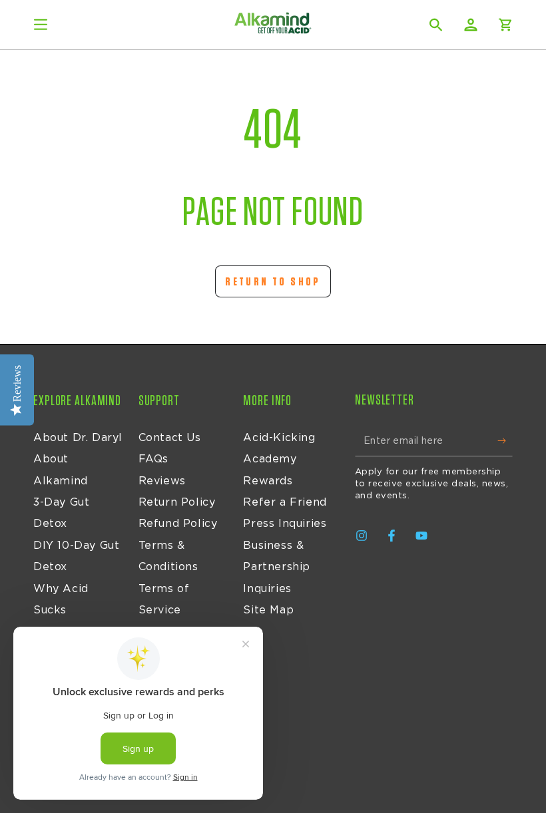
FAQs (153, 459)
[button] (436, 24)
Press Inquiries (284, 523)
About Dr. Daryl (78, 437)
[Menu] (40, 24)
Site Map (268, 610)
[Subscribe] (505, 441)
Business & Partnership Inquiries (276, 567)
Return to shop (273, 281)
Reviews (162, 481)
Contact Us (169, 437)
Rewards (267, 481)
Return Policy (177, 502)
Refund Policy (178, 523)
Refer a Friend (284, 502)
